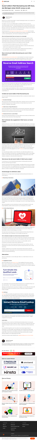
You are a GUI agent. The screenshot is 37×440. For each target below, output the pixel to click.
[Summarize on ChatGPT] (21, 10)
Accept (32, 438)
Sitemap (23, 426)
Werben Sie (4, 426)
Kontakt (4, 428)
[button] (34, 1)
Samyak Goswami (9, 340)
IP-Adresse (21, 148)
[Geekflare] (5, 1)
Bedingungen (13, 424)
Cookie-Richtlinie (13, 428)
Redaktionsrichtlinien (25, 424)
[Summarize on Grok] (27, 10)
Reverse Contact (15, 262)
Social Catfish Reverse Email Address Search (9, 57)
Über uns (4, 424)
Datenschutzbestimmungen (15, 426)
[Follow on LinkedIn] (10, 341)
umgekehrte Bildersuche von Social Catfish (25, 335)
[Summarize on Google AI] (23, 10)
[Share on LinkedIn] (25, 10)
